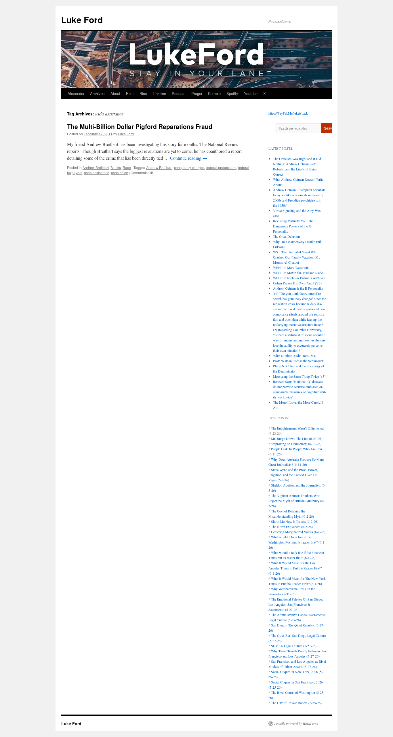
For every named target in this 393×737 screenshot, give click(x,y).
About (115, 93)
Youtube (250, 93)
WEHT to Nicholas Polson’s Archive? (299, 278)
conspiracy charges (189, 167)
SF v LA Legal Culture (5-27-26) (293, 645)
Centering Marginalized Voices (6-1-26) (298, 531)
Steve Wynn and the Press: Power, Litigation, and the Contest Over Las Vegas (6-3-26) (293, 474)
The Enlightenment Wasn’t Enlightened (297, 428)
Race (127, 167)
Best (130, 93)
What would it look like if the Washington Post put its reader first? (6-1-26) (296, 542)
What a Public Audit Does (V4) (294, 355)
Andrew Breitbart (96, 167)
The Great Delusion (286, 236)
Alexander (76, 93)
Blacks (115, 167)
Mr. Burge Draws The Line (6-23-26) (296, 438)
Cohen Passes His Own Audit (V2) (297, 283)
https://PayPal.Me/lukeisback (288, 113)
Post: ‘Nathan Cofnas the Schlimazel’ (298, 360)
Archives (97, 93)
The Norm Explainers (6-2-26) (292, 526)
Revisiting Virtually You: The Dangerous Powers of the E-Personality (293, 226)
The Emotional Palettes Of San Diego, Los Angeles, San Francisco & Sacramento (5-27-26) (295, 604)
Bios (143, 93)
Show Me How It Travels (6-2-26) (294, 521)
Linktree (159, 93)
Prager (196, 93)
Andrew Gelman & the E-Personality (298, 288)
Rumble (214, 93)
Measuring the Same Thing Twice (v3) (299, 376)
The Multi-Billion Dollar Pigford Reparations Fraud (139, 126)
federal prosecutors (221, 167)
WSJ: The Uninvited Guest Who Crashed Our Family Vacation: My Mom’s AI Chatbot (296, 257)
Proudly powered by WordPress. (296, 723)
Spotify (232, 93)
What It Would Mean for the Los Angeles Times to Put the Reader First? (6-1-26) (295, 568)
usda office (119, 172)
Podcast (179, 93)
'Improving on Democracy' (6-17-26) (296, 443)
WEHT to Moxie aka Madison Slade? (298, 272)
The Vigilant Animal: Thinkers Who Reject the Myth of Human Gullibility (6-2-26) (296, 500)
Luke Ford (82, 19)
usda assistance (96, 172)
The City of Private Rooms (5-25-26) (296, 702)
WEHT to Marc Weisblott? (291, 267)
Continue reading (188, 158)
